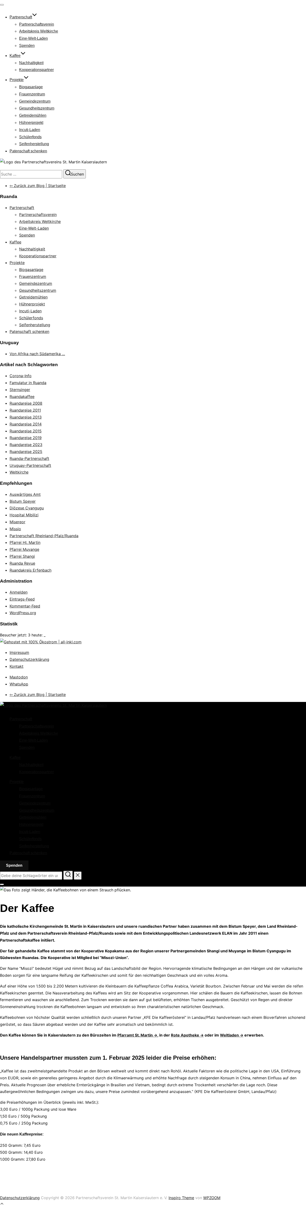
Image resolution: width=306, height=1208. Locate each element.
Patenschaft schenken (28, 151)
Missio (15, 528)
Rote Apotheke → (187, 1035)
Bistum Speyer (23, 501)
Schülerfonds (30, 137)
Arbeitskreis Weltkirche (38, 31)
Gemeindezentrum (34, 101)
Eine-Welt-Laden (33, 38)
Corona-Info (21, 375)
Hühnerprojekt (31, 123)
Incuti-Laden (29, 130)
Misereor (17, 521)
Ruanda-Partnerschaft (29, 458)
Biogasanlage (31, 87)
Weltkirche (19, 472)
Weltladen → (231, 1035)
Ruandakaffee (22, 396)
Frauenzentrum (32, 94)
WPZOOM (211, 1197)
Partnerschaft (21, 17)
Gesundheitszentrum (36, 108)
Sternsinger (20, 389)
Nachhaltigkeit (31, 63)
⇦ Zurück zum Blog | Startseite (38, 185)
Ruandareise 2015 (26, 431)
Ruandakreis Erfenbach (30, 570)
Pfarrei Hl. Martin (25, 542)
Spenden (27, 46)
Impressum (19, 652)
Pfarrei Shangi (22, 556)
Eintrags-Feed (22, 599)
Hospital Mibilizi (24, 515)
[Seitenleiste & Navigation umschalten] (2, 884)
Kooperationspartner (36, 70)
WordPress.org (23, 612)
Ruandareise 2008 (26, 403)
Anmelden (18, 592)
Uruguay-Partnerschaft (30, 465)
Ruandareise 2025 (26, 451)
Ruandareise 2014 (26, 424)
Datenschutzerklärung (29, 659)
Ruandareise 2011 (25, 410)
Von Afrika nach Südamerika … (37, 353)
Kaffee (15, 56)
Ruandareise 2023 (26, 444)
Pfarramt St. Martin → (137, 1035)
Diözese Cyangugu (27, 508)
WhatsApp (19, 684)
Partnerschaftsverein (36, 24)
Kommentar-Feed (25, 606)
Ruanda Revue (22, 563)
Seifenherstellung (34, 144)
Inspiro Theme (181, 1197)
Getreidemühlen (32, 115)
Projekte (17, 80)
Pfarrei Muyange (24, 549)
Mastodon (19, 677)
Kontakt (16, 666)
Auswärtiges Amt (25, 494)
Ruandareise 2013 (26, 417)
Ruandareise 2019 (26, 437)
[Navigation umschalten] (2, 5)
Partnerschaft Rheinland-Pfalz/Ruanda (44, 535)
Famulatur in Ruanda (28, 382)
